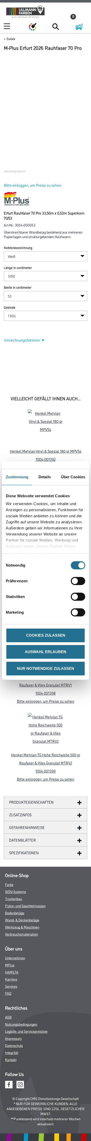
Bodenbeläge (14, 912)
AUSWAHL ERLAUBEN (45, 652)
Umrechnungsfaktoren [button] (22, 340)
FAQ (8, 993)
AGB (8, 1016)
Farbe (9, 884)
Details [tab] (44, 477)
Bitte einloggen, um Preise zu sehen (32, 185)
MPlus (9, 964)
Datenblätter (22, 840)
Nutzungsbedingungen (21, 1024)
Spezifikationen (24, 852)
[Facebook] (9, 1083)
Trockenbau (13, 898)
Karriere (11, 979)
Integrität (11, 1052)
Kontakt (10, 1059)
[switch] (79, 581)
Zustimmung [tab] (17, 477)
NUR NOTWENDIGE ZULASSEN (45, 668)
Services (11, 986)
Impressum (13, 1038)
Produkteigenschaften (31, 802)
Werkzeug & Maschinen (22, 926)
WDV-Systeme (15, 891)
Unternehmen (15, 957)
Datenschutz (14, 1045)
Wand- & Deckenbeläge (22, 919)
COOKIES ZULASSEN (45, 635)
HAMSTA (11, 971)
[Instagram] (20, 1083)
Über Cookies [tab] (73, 477)
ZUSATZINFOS (20, 814)
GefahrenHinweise (27, 827)
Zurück (11, 38)
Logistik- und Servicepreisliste (26, 1031)
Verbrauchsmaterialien (21, 933)
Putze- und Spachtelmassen (25, 905)
